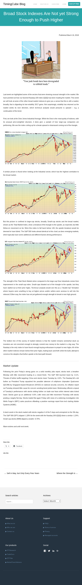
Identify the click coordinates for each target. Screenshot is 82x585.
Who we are (11, 527)
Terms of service (50, 527)
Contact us (10, 531)
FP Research (11, 550)
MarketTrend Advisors (14, 562)
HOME (35, 4)
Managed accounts (51, 535)
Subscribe (55, 4)
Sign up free (74, 4)
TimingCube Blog (14, 4)
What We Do (44, 4)
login (64, 4)
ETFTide (10, 558)
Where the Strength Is (67, 473)
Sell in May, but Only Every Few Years (21, 473)
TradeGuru (10, 554)
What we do (11, 523)
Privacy (47, 531)
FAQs (46, 523)
